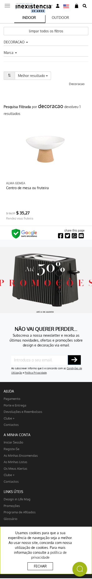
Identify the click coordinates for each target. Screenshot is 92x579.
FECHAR (40, 566)
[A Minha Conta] (57, 6)
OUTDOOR (60, 17)
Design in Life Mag (17, 499)
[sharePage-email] (81, 236)
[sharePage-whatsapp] (74, 236)
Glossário (10, 519)
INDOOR (29, 17)
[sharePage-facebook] (60, 236)
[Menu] (7, 4)
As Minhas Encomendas (21, 455)
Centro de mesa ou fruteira (27, 188)
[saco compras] (76, 6)
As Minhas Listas (15, 462)
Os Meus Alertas (15, 468)
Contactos (11, 424)
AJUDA (9, 391)
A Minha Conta (17, 435)
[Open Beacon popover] (79, 569)
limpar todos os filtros (46, 31)
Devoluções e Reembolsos (23, 411)
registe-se (11, 449)
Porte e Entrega (15, 405)
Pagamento (12, 398)
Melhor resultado (34, 75)
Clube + (9, 418)
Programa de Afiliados (20, 512)
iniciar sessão (13, 442)
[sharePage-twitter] (67, 236)
